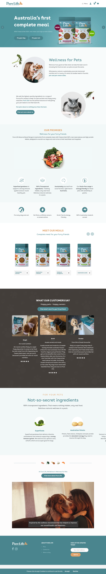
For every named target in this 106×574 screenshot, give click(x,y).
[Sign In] (90, 3)
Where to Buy (47, 552)
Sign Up (76, 554)
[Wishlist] (97, 3)
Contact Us (46, 549)
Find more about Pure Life (53, 475)
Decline (75, 571)
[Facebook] (13, 549)
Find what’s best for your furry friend (53, 309)
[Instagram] (16, 549)
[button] (103, 27)
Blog (44, 546)
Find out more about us (25, 112)
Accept (67, 571)
